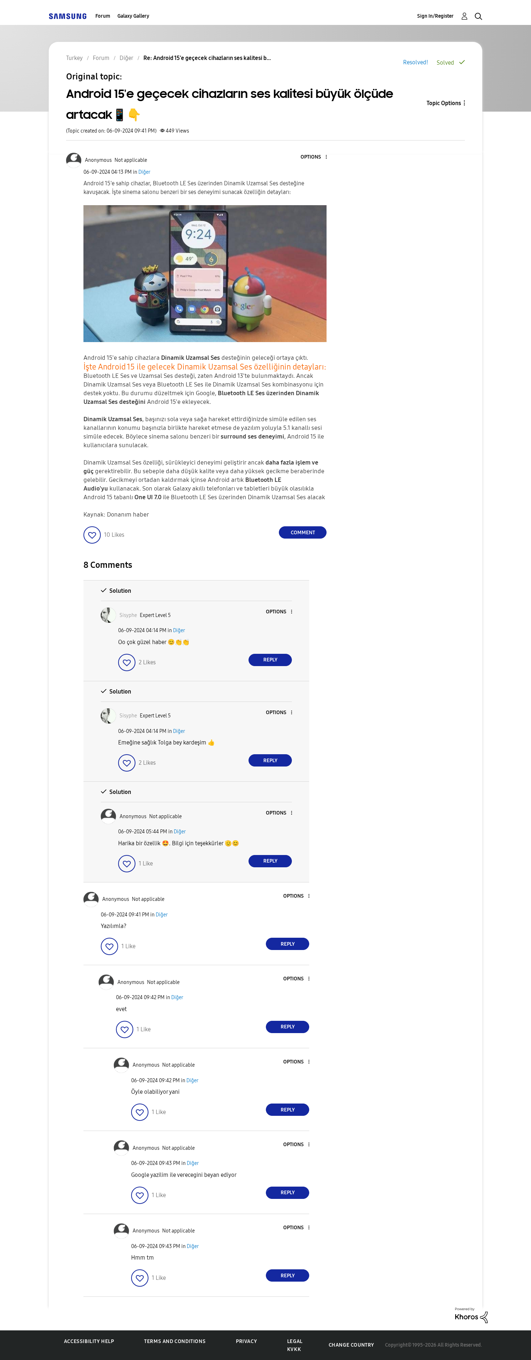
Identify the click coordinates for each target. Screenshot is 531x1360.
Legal (295, 1341)
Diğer (144, 172)
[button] (314, 157)
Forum (102, 16)
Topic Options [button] (444, 103)
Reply (270, 660)
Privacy (246, 1341)
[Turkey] (67, 16)
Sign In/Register (435, 16)
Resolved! (415, 62)
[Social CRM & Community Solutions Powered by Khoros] (471, 1315)
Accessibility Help (89, 1341)
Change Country (351, 1345)
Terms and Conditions (175, 1341)
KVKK (294, 1349)
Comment (303, 533)
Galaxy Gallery (133, 16)
